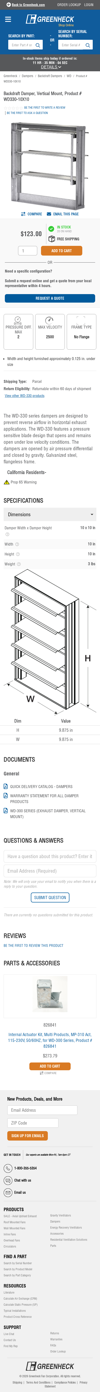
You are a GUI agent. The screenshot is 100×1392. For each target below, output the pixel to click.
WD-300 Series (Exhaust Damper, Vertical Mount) (48, 813)
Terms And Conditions (38, 1382)
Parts (53, 1245)
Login (88, 5)
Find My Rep (11, 1346)
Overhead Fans (12, 1240)
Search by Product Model (18, 1269)
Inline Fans (10, 1234)
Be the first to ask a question (27, 113)
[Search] (38, 44)
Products (14, 1209)
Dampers (55, 1221)
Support (12, 1327)
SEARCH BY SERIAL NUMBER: (72, 34)
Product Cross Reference (18, 1317)
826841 (50, 1025)
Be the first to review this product (33, 945)
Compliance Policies (65, 1382)
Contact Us (10, 1340)
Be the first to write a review (44, 107)
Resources (15, 1286)
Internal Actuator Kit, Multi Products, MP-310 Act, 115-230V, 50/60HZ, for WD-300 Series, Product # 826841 (50, 1040)
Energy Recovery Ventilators (66, 1227)
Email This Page (65, 214)
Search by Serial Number (18, 1263)
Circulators (10, 1246)
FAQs (53, 1345)
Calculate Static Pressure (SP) (21, 1304)
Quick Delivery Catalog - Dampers (41, 786)
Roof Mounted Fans (14, 1222)
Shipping (17, 1382)
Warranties (56, 1339)
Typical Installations (15, 1310)
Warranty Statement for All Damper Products (44, 798)
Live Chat (9, 1334)
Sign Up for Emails (27, 1136)
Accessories (57, 1233)
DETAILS (49, 67)
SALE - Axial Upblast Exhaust (20, 1216)
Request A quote (50, 298)
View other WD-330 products (24, 396)
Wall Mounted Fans (14, 1228)
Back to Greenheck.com (28, 5)
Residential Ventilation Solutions (68, 1239)
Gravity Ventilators (60, 1215)
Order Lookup (69, 5)
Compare (34, 214)
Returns (54, 1333)
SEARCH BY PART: (21, 36)
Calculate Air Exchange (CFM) (20, 1298)
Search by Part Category (17, 1275)
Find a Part (15, 1256)
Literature (9, 1292)
